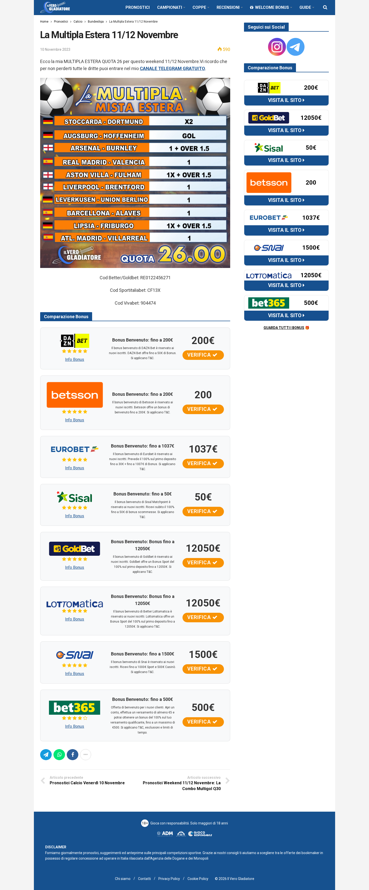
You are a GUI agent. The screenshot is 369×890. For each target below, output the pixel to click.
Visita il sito (285, 100)
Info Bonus (74, 359)
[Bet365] (74, 707)
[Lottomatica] (74, 603)
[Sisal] (74, 496)
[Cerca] (325, 7)
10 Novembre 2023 (55, 49)
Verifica (199, 355)
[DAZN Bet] (74, 340)
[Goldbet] (74, 548)
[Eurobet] (74, 449)
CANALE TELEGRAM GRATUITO (172, 68)
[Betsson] (74, 394)
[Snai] (74, 654)
